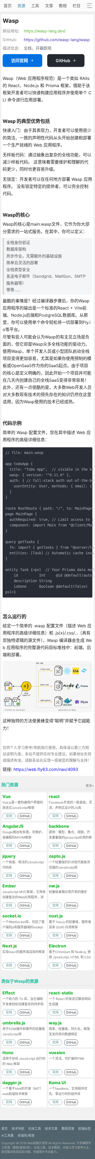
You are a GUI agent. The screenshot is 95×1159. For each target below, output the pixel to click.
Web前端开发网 (37, 1143)
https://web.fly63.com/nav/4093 (45, 769)
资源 (21, 5)
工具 (35, 5)
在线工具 (34, 1129)
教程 (63, 5)
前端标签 (84, 1129)
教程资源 (67, 1129)
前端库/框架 (26, 1135)
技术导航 (18, 1129)
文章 (49, 5)
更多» (90, 786)
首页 (8, 5)
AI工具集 (7, 1135)
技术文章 (51, 1129)
